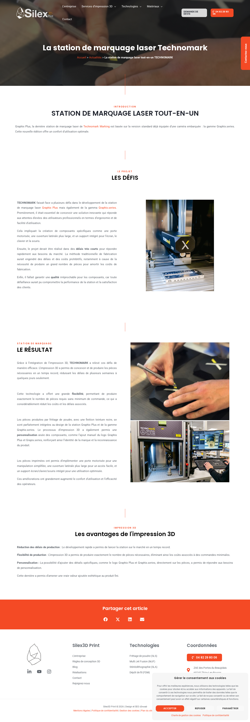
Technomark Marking (96, 126)
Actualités (95, 57)
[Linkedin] (29, 671)
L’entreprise (78, 655)
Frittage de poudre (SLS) (143, 655)
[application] (114, 6)
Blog (75, 666)
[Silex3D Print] (34, 12)
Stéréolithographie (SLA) (143, 666)
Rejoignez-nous (81, 683)
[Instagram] (49, 671)
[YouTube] (39, 671)
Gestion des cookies (129, 710)
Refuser (200, 708)
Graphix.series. (108, 207)
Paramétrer (230, 708)
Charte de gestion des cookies (186, 715)
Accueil (81, 57)
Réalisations (79, 672)
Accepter (169, 708)
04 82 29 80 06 (206, 657)
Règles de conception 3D (86, 661)
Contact (77, 677)
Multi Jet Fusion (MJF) (142, 661)
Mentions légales (81, 710)
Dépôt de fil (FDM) (140, 672)
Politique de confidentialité (216, 715)
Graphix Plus (49, 207)
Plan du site (147, 710)
